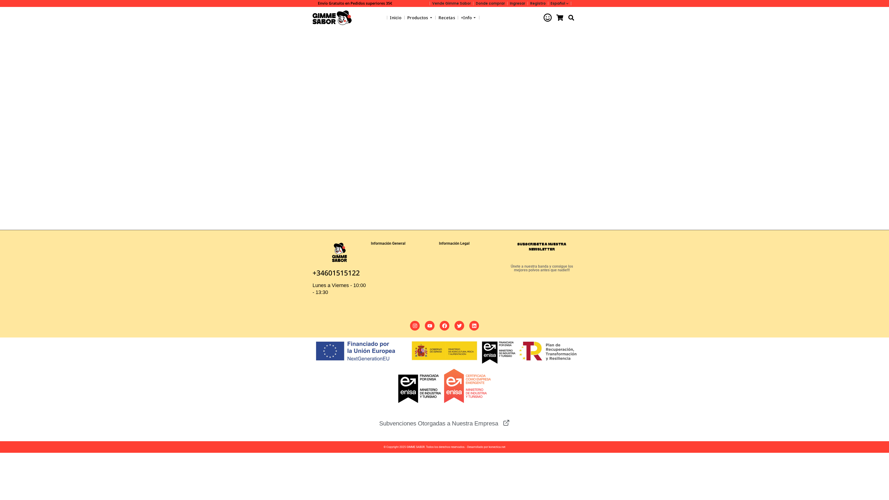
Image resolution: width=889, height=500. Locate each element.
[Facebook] (444, 326)
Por (341, 195)
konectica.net (497, 447)
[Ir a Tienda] (882, 493)
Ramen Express (338, 187)
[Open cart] (559, 18)
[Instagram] (415, 326)
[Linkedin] (474, 326)
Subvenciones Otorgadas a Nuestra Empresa (438, 423)
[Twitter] (459, 326)
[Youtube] (430, 326)
